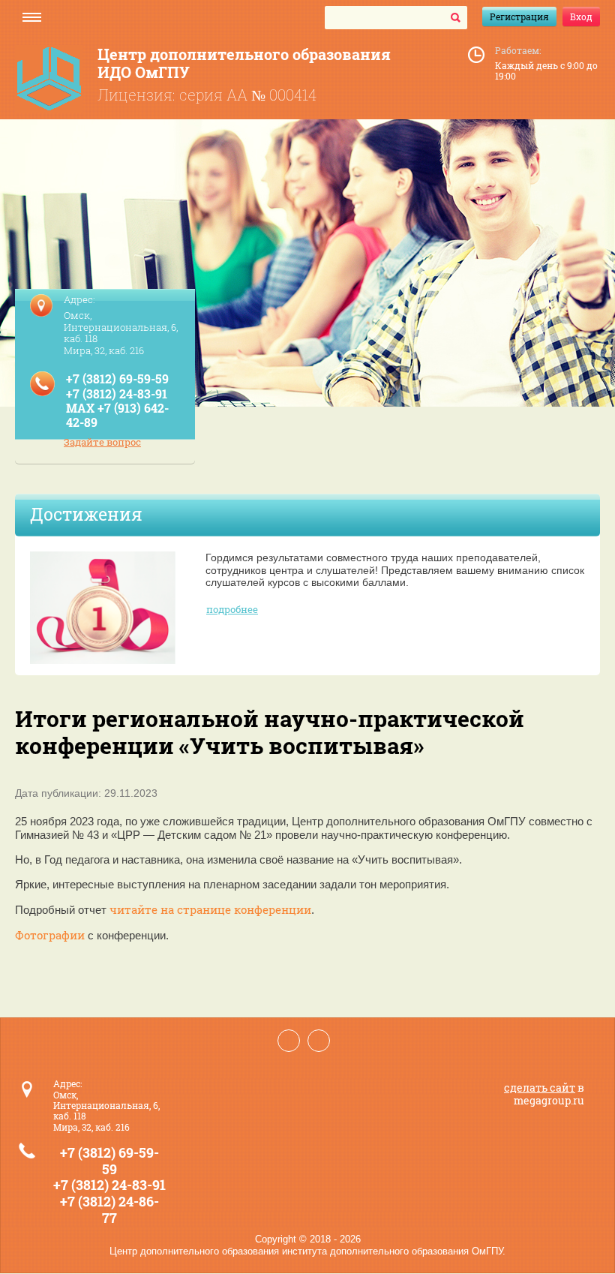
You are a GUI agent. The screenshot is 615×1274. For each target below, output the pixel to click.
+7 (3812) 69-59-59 (117, 378)
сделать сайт (539, 1087)
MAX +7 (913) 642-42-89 (117, 415)
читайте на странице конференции (210, 909)
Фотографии (50, 934)
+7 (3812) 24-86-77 (109, 1209)
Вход (581, 17)
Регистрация (519, 17)
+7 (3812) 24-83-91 (116, 393)
